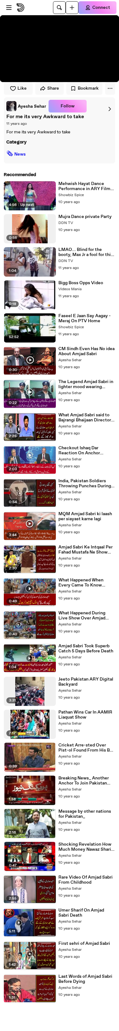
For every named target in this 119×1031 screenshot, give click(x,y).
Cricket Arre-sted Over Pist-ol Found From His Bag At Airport (86, 748)
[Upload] (72, 7)
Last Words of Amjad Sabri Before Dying (85, 979)
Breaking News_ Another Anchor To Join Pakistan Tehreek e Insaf (83, 781)
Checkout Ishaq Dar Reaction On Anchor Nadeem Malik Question (83, 450)
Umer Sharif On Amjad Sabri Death (81, 913)
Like (22, 88)
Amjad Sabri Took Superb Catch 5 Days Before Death (85, 649)
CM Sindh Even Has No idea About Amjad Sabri (86, 351)
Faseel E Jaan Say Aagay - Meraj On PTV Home (84, 318)
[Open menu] (9, 7)
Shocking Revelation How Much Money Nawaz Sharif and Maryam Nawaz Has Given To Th (85, 847)
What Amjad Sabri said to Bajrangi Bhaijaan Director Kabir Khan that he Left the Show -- (86, 418)
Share (53, 88)
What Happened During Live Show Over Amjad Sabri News (81, 616)
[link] (26, 106)
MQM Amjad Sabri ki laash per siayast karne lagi (85, 516)
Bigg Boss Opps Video (80, 282)
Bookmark (88, 88)
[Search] (59, 7)
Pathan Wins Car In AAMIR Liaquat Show (85, 715)
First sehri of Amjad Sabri (84, 943)
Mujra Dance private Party (85, 216)
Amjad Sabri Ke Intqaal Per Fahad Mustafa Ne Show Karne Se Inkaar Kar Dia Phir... (85, 550)
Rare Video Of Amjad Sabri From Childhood (85, 880)
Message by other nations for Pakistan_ (84, 814)
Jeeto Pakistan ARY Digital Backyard (85, 682)
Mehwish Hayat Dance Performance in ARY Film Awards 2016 (84, 186)
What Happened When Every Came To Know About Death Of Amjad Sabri (81, 583)
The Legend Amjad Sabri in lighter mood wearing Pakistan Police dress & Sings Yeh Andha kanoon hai (86, 384)
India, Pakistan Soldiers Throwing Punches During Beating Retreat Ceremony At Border (86, 483)
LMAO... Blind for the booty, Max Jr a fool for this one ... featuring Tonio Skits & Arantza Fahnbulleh (86, 252)
